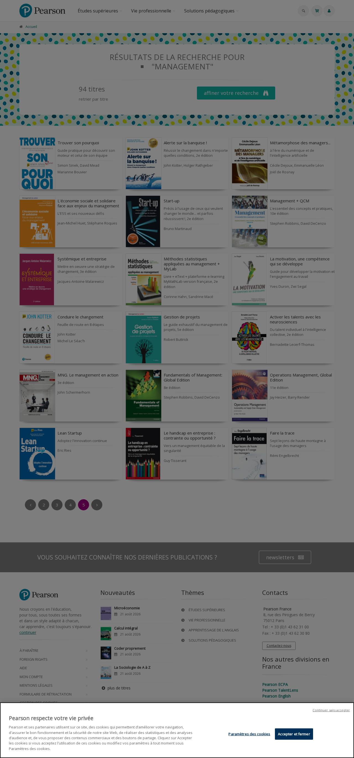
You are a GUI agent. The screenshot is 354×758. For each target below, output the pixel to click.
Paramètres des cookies (249, 733)
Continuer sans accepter (331, 710)
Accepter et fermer (294, 733)
